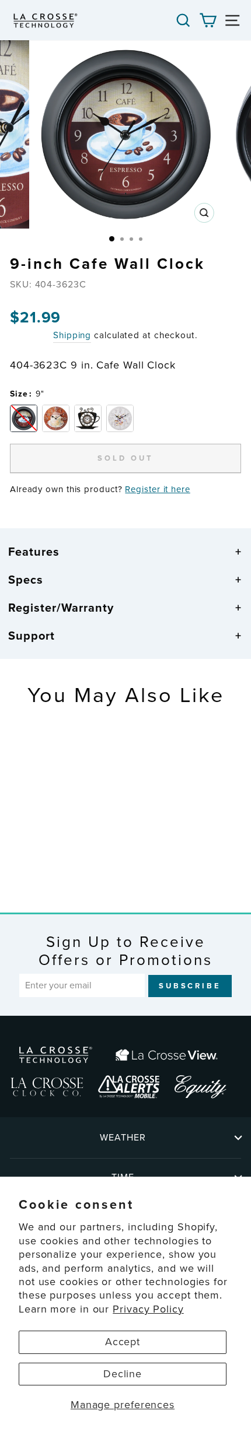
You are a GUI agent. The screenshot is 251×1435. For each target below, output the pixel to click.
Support (31, 635)
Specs (25, 579)
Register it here (157, 489)
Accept (122, 1341)
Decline (122, 1373)
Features (34, 551)
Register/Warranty (61, 607)
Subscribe (190, 985)
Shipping (72, 335)
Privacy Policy (148, 1309)
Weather (123, 1137)
